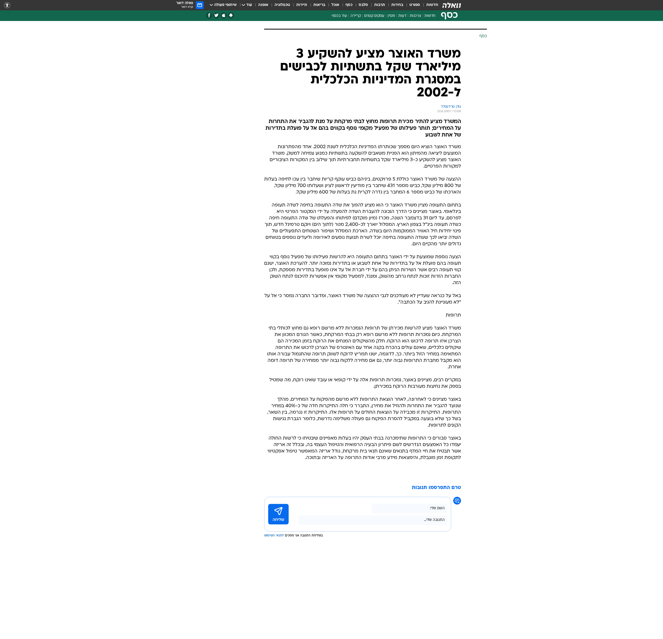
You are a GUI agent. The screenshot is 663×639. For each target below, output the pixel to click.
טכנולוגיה (282, 5)
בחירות (397, 5)
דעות (402, 16)
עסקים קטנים (374, 16)
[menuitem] (429, 5)
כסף (348, 5)
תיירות (301, 5)
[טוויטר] (216, 15)
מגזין (391, 16)
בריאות (319, 5)
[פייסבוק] (209, 15)
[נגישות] (7, 5)
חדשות (432, 5)
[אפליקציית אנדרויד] (231, 15)
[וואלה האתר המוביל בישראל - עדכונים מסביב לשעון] (451, 5)
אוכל (335, 5)
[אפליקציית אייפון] (223, 15)
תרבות (379, 5)
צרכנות (415, 16)
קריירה (355, 16)
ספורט (414, 5)
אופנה (263, 5)
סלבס (363, 5)
